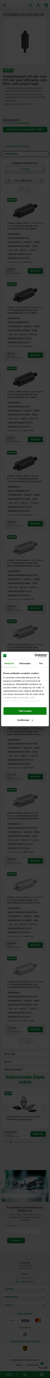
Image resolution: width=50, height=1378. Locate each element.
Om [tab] (41, 663)
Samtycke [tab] (9, 663)
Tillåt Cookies (25, 711)
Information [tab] (25, 663)
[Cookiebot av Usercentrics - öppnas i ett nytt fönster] (35, 655)
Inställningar (23, 720)
